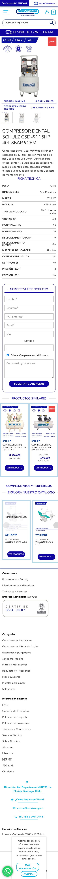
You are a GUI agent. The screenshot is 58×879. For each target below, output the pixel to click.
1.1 (55, 231)
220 (54, 219)
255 (54, 244)
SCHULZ (51, 198)
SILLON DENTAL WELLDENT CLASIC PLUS (44, 541)
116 (54, 275)
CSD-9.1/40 (50, 204)
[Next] (51, 74)
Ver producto (14, 468)
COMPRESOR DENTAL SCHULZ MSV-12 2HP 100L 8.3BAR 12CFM (14, 447)
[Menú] (6, 12)
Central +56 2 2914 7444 (16, 3)
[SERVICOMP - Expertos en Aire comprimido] (27, 12)
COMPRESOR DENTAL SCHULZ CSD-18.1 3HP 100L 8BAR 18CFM (41, 447)
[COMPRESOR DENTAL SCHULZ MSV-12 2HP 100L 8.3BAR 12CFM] (14, 422)
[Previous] (6, 74)
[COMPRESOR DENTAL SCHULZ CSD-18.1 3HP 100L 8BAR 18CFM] (43, 422)
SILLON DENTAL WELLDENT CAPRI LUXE (16, 540)
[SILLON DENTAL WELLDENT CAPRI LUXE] (16, 517)
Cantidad (29, 340)
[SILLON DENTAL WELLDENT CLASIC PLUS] (46, 517)
